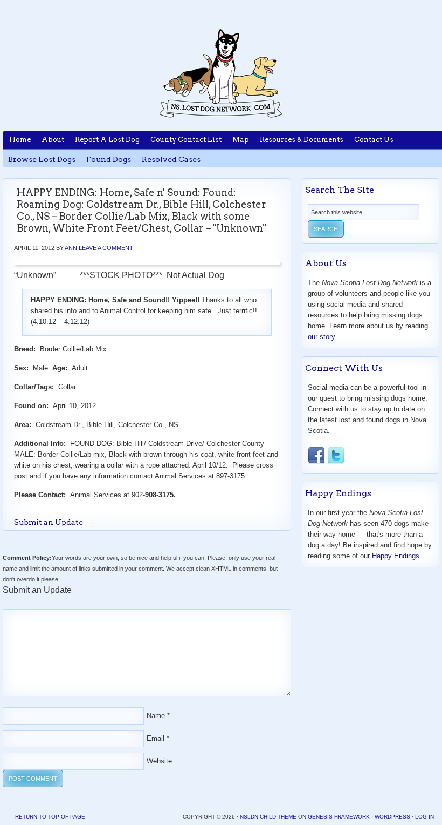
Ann (71, 248)
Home (20, 140)
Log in (424, 817)
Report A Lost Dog (107, 140)
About (53, 140)
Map (240, 140)
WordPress (392, 817)
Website (159, 761)
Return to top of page (50, 817)
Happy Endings (395, 556)
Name (156, 716)
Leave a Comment (106, 248)
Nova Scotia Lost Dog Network (221, 73)
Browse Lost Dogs (41, 159)
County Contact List (186, 140)
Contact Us (373, 140)
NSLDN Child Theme (268, 817)
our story (321, 337)
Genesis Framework (339, 817)
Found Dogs (108, 159)
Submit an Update (48, 522)
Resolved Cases (171, 159)
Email (155, 738)
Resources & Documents (301, 140)
